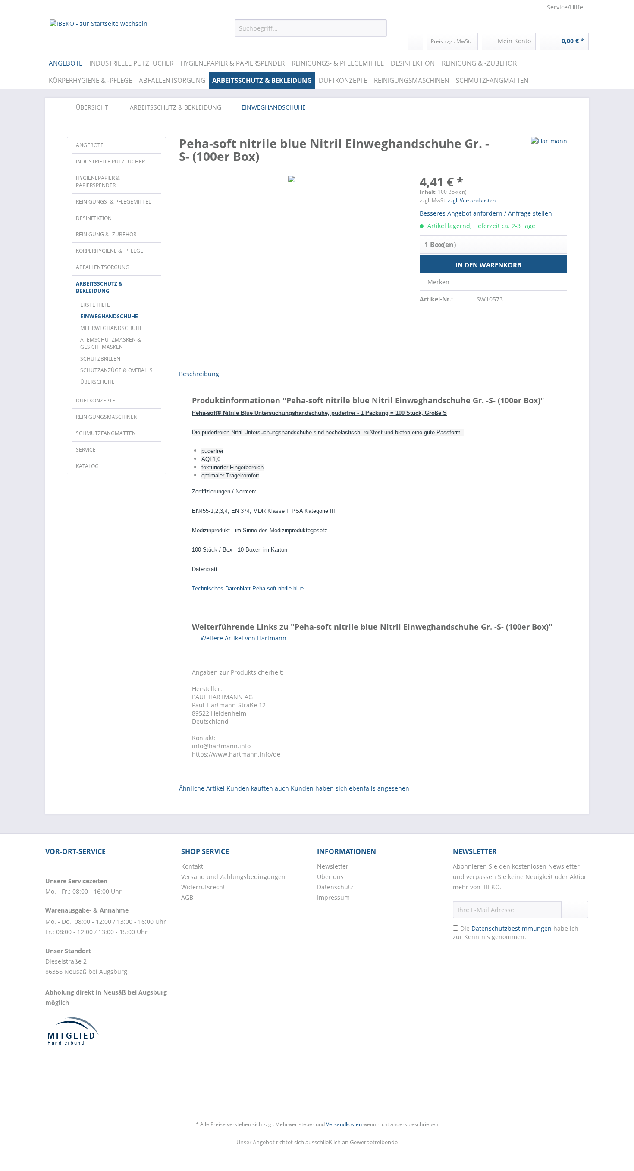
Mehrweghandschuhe (111, 328)
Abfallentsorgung (102, 267)
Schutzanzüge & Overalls (116, 370)
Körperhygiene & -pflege (109, 250)
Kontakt (192, 866)
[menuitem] (311, 32)
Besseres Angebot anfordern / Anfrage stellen (486, 213)
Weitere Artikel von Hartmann (242, 638)
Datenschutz (335, 887)
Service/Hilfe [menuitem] (565, 7)
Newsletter (332, 866)
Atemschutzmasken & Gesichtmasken (110, 343)
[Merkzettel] (415, 41)
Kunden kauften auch (257, 788)
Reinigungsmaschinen (107, 417)
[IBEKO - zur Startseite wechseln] (99, 30)
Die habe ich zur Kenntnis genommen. (515, 932)
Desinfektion (94, 218)
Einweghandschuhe (109, 316)
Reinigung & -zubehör (106, 234)
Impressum (333, 897)
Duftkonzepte (95, 400)
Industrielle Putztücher (110, 161)
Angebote (90, 145)
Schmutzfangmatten (106, 433)
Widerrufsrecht (203, 887)
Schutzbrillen (100, 358)
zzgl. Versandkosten (472, 200)
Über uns (330, 877)
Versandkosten (344, 1124)
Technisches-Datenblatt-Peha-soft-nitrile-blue (248, 588)
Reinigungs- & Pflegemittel (113, 201)
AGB (187, 897)
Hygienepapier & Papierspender (98, 181)
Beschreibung (199, 374)
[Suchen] (379, 28)
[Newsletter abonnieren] (574, 909)
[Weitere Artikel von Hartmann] (549, 152)
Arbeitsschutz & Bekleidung (99, 287)
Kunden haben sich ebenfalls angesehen (350, 788)
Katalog (87, 466)
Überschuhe (97, 382)
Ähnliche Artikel (202, 788)
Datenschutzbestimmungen (511, 928)
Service (86, 449)
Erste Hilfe (95, 304)
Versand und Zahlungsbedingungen (233, 877)
